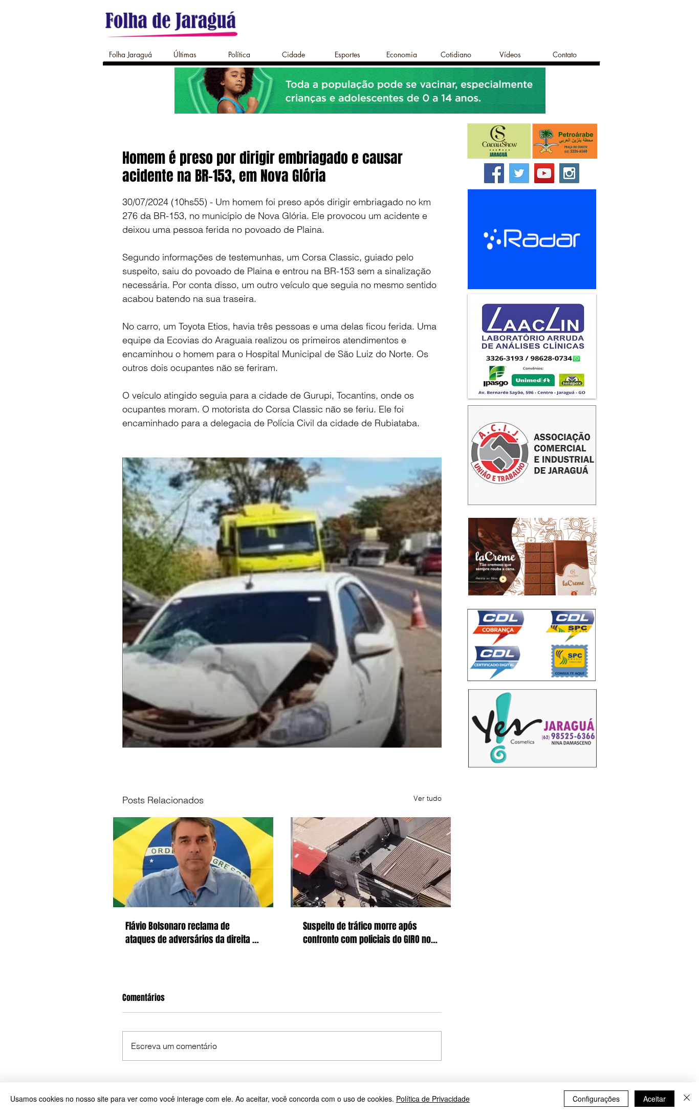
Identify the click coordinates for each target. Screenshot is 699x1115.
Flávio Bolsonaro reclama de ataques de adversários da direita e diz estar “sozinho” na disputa (191, 933)
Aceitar (654, 1099)
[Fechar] (687, 1098)
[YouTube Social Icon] (544, 173)
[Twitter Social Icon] (519, 173)
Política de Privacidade (433, 1099)
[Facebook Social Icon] (494, 173)
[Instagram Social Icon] (569, 173)
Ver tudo (427, 798)
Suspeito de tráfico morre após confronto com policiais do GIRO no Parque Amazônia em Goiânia (367, 933)
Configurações (596, 1099)
